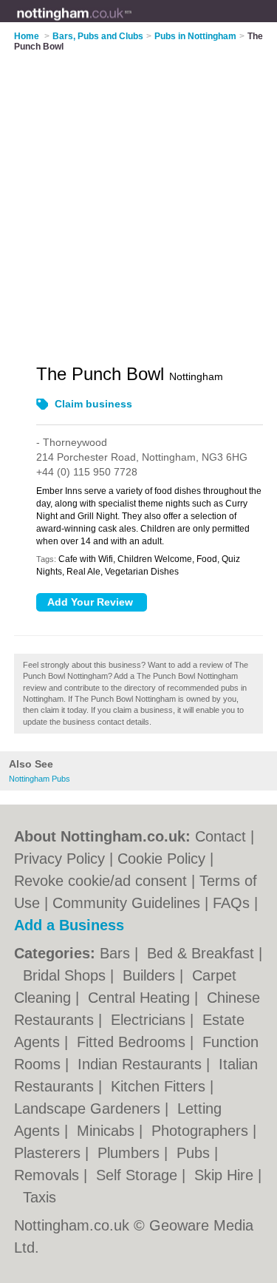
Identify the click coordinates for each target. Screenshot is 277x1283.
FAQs (231, 903)
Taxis (39, 1197)
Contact (220, 836)
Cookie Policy (161, 858)
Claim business (93, 404)
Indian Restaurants (142, 1064)
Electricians (150, 1020)
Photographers (202, 1131)
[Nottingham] (132, 23)
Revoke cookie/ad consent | (106, 881)
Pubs (195, 1153)
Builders (151, 975)
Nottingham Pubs (39, 778)
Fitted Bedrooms (133, 1042)
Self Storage (139, 1175)
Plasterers (49, 1153)
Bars (117, 953)
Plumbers (131, 1153)
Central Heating (141, 997)
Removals (48, 1175)
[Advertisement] (138, 198)
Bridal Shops (66, 975)
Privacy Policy (59, 858)
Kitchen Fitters (160, 1086)
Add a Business (69, 925)
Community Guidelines (126, 903)
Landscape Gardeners (89, 1108)
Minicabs (108, 1131)
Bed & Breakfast (203, 953)
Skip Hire (226, 1175)
